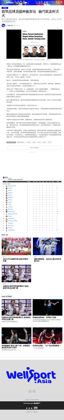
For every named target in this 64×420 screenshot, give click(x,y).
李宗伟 (34, 142)
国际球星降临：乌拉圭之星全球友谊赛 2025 (47, 260)
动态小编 (10, 25)
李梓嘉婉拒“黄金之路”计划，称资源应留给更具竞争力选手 (16, 347)
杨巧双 (39, 142)
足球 (35, 257)
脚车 (4, 257)
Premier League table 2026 (15, 179)
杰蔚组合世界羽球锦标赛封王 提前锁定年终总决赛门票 (15, 287)
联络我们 (37, 399)
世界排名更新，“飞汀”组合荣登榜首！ (47, 346)
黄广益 (49, 142)
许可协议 (32, 399)
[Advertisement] (32, 163)
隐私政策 (27, 399)
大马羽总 (28, 142)
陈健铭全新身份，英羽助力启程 (44, 317)
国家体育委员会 (20, 142)
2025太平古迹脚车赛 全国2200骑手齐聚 (15, 260)
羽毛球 (44, 142)
